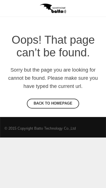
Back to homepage (53, 103)
